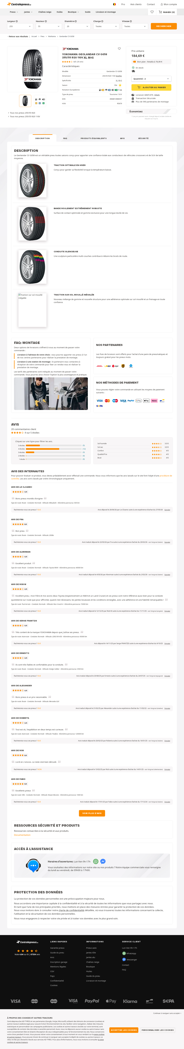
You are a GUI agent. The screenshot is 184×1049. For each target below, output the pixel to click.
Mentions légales (58, 966)
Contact (151, 4)
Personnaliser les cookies (158, 1030)
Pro (123, 4)
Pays (52, 976)
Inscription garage (58, 962)
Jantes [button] (27, 12)
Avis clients (136, 4)
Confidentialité (57, 980)
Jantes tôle (91, 952)
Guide (87, 12)
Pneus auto (91, 947)
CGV (52, 971)
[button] (151, 61)
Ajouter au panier (154, 87)
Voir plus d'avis (92, 813)
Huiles (60, 12)
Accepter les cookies (124, 1030)
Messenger (132, 959)
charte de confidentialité (71, 910)
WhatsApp (131, 953)
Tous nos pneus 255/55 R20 (22, 112)
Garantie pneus (57, 947)
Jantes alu (90, 957)
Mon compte (170, 4)
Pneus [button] (13, 12)
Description (42, 138)
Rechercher (163, 26)
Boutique (72, 12)
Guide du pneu (57, 952)
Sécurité (143, 138)
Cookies (54, 985)
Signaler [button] (167, 510)
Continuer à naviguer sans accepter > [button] (167, 1013)
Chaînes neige (44, 12)
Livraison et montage (106, 12)
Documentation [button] (22, 834)
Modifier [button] (119, 76)
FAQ (65, 138)
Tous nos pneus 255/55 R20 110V (25, 116)
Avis (122, 138)
